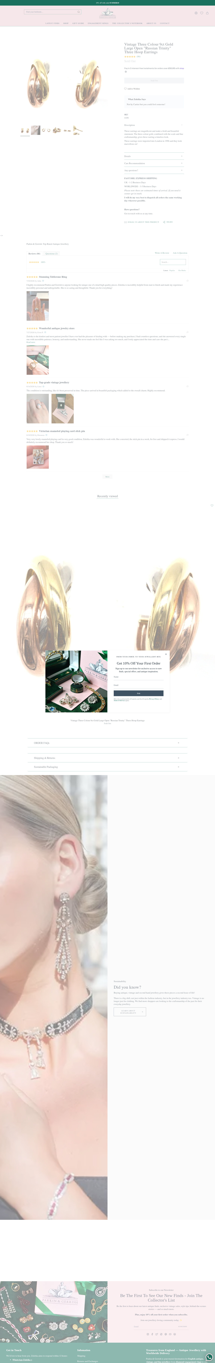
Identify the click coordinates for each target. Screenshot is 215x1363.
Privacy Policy (154, 699)
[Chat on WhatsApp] (209, 1357)
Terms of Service (119, 700)
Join (138, 693)
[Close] (166, 654)
